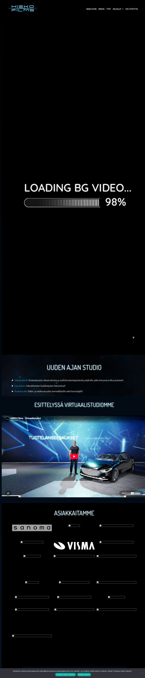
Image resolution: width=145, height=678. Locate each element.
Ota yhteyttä (132, 9)
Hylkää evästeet (84, 675)
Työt (108, 9)
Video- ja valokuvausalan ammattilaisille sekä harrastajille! (48, 391)
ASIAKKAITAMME (74, 513)
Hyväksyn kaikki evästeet (65, 675)
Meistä (101, 9)
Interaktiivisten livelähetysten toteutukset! (39, 385)
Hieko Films (91, 9)
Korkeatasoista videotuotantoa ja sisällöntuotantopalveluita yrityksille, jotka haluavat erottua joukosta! (68, 380)
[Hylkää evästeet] (142, 673)
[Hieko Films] (22, 8)
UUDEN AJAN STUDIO (74, 367)
